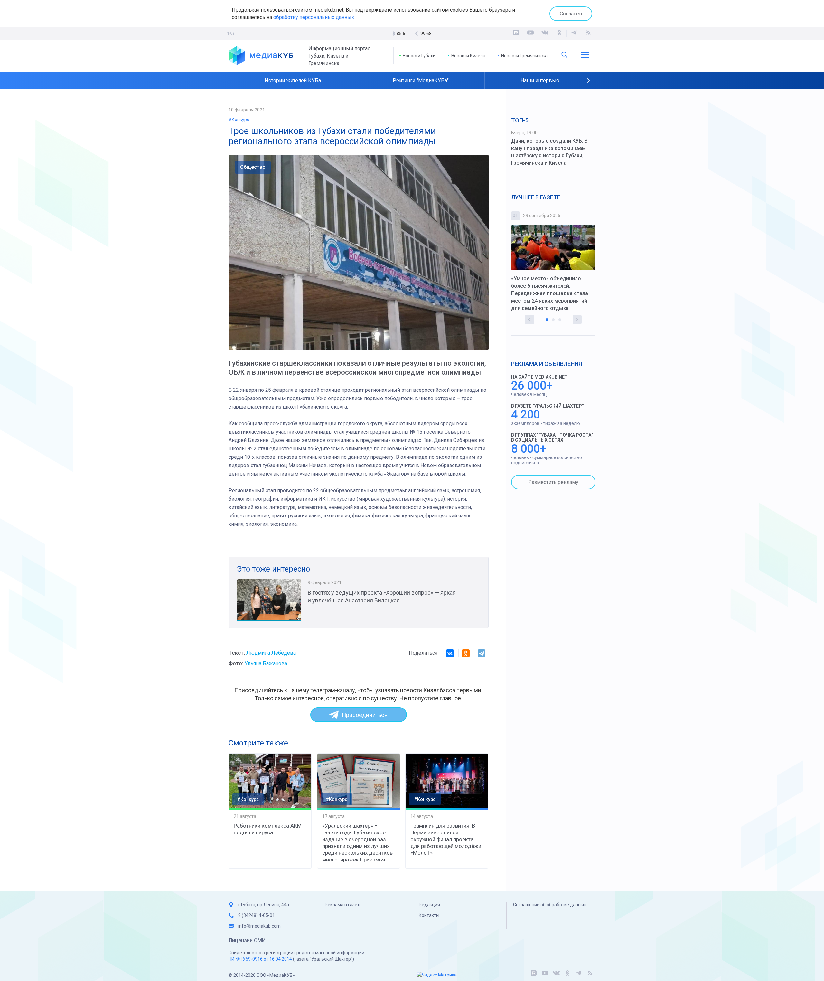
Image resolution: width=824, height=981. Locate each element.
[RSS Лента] (588, 33)
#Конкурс (239, 119)
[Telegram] (481, 653)
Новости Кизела (468, 55)
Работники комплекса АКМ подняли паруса (268, 829)
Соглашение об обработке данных (549, 904)
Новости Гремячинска (524, 55)
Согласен (571, 14)
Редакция (429, 904)
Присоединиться (365, 714)
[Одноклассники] (559, 33)
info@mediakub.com (259, 925)
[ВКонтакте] (545, 33)
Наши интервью (539, 80)
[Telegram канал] (574, 33)
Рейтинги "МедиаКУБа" (421, 80)
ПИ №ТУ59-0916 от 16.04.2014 (260, 959)
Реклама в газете (343, 904)
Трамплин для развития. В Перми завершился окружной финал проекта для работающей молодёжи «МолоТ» (445, 839)
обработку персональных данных (313, 17)
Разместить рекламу (553, 482)
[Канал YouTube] (530, 33)
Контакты (429, 915)
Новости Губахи (419, 55)
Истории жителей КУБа (293, 80)
